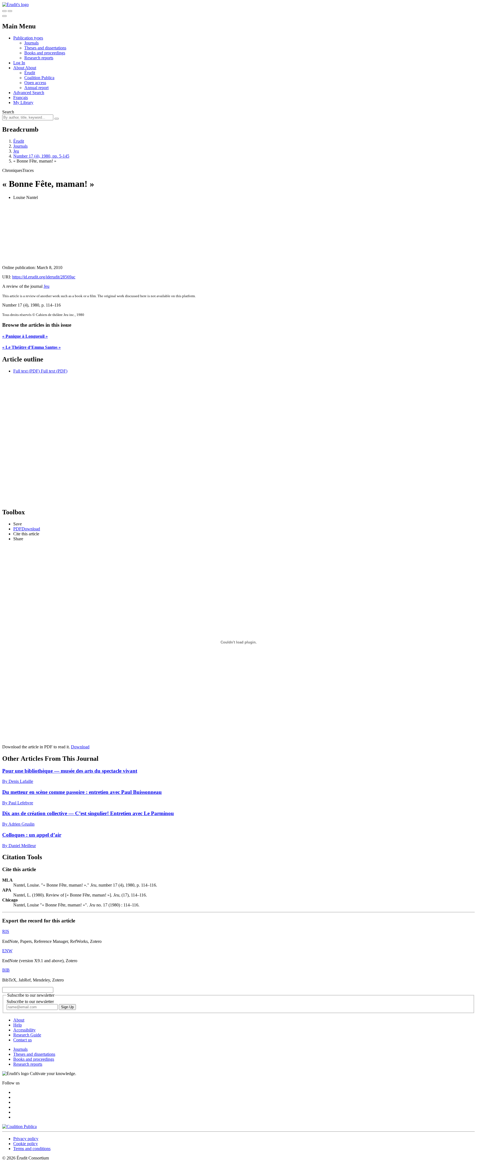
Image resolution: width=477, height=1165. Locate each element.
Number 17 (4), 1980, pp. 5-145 (41, 156)
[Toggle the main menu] (4, 16)
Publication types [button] (28, 38)
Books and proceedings (44, 52)
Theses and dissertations (45, 48)
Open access (35, 82)
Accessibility (24, 1030)
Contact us (22, 1040)
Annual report (36, 87)
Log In (19, 62)
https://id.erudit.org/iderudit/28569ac (43, 277)
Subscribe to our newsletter (30, 1001)
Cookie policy (25, 1143)
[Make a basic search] (4, 11)
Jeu (16, 151)
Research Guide (27, 1035)
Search (8, 112)
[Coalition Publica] (19, 1126)
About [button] (19, 67)
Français (20, 97)
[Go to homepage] (15, 4)
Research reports (38, 57)
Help (17, 1025)
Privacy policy (25, 1138)
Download (80, 746)
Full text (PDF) (26, 371)
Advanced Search (28, 92)
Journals (31, 43)
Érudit (29, 72)
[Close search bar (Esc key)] (10, 11)
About (30, 67)
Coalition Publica (39, 77)
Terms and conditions (32, 1148)
